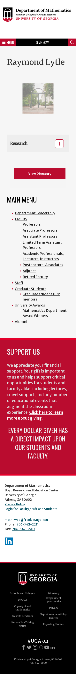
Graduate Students (30, 289)
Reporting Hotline (53, 624)
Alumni (21, 321)
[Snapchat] (41, 647)
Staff (19, 283)
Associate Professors (40, 230)
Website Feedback (22, 616)
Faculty (21, 219)
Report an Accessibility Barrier (53, 616)
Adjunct (29, 271)
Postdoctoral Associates (43, 265)
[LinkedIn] (52, 647)
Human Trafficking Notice (22, 624)
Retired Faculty (35, 277)
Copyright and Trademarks (22, 608)
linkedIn (9, 541)
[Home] (38, 18)
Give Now (42, 42)
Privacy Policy (15, 504)
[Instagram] (35, 647)
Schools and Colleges (22, 593)
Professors (32, 224)
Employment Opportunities (54, 600)
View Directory (39, 174)
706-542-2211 (28, 524)
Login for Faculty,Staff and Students (31, 509)
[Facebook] (23, 647)
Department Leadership (35, 213)
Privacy (53, 607)
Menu (10, 42)
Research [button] (19, 143)
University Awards (30, 305)
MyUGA (22, 599)
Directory (53, 593)
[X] (29, 647)
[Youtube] (46, 647)
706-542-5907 (23, 529)
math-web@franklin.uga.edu (26, 520)
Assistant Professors (40, 236)
